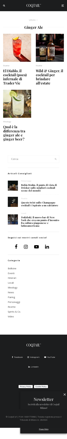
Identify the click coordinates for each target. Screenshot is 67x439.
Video (11, 316)
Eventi (11, 273)
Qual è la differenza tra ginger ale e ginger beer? (14, 133)
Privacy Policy (43, 429)
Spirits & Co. (14, 311)
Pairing (11, 297)
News (11, 292)
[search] (55, 159)
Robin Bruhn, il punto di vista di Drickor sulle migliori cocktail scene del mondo (39, 188)
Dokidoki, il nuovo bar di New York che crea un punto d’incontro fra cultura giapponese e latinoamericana (40, 221)
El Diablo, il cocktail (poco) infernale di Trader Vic (15, 77)
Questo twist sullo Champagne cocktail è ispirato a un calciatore (39, 204)
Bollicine (12, 268)
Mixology (7, 121)
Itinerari (12, 277)
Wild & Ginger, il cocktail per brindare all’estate (49, 77)
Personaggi (26, 181)
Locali (23, 213)
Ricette (6, 65)
